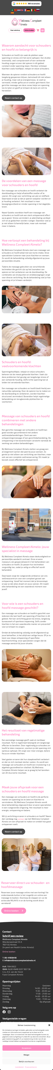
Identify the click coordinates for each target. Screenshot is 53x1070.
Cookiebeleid (19, 1067)
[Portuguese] (34, 10)
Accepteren (26, 1048)
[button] (49, 1025)
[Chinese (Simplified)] (15, 10)
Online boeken (8, 951)
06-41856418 (10, 957)
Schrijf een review (12, 935)
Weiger (26, 1055)
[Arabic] (12, 10)
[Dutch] (18, 10)
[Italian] (31, 10)
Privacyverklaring (31, 1067)
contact (21, 819)
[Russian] (38, 10)
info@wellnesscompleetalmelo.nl (19, 960)
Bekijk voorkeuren (26, 1061)
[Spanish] (12, 12)
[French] (25, 10)
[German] (28, 10)
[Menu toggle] (42, 30)
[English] (22, 10)
